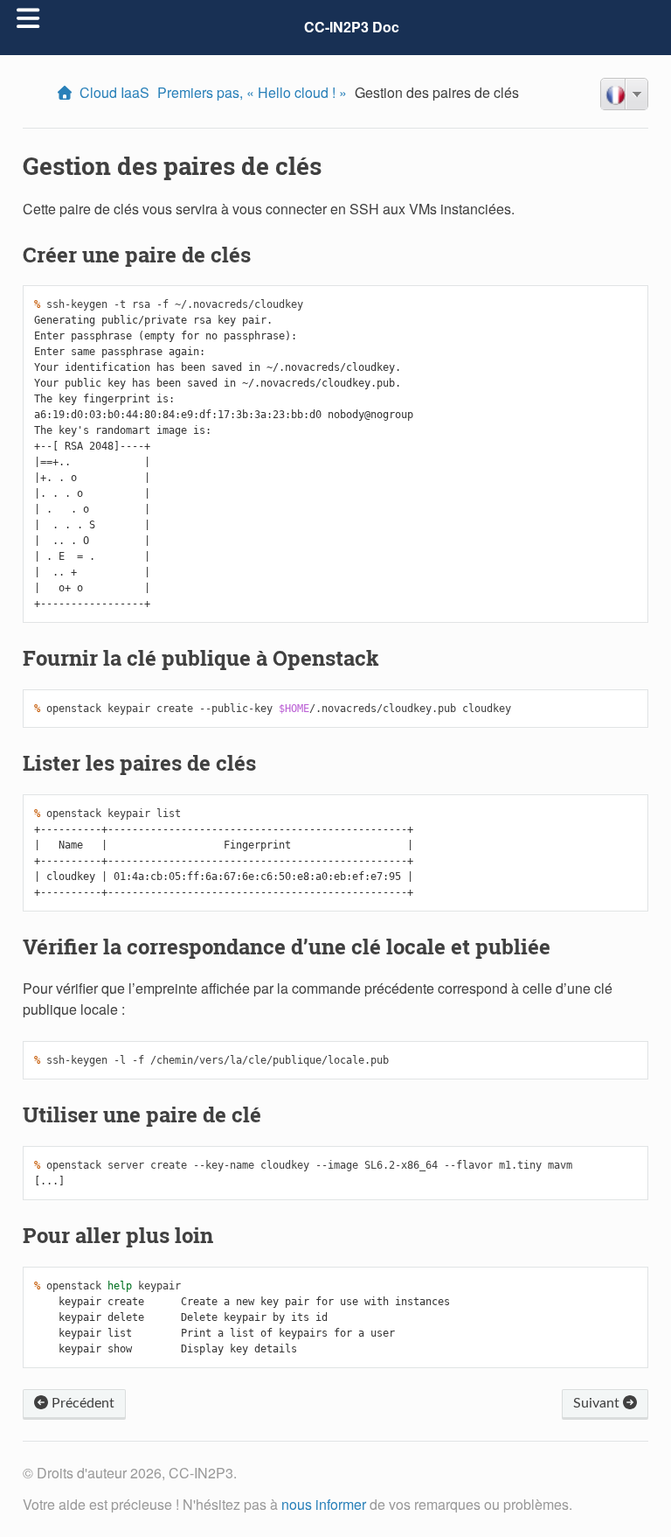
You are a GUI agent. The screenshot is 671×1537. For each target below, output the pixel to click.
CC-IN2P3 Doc (351, 27)
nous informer (323, 1504)
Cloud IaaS (114, 92)
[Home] (67, 92)
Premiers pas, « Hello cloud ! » (252, 92)
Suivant (598, 1403)
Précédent (81, 1403)
